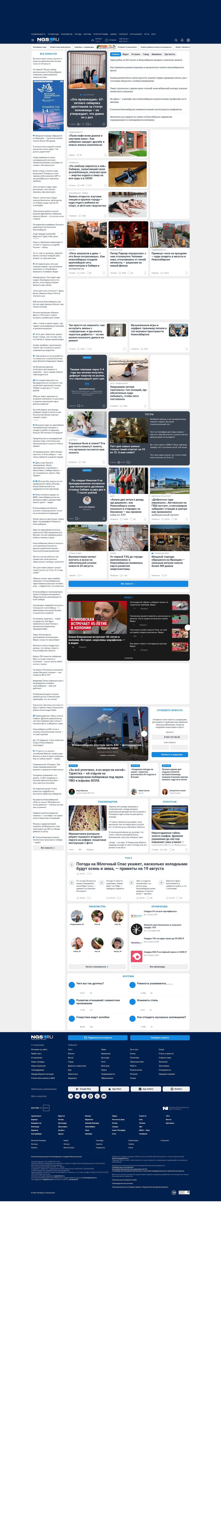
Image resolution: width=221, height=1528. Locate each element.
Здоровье (72, 1078)
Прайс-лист (36, 1053)
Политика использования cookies (124, 1180)
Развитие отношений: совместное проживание (98, 1002)
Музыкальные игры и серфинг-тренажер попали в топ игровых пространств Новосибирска (149, 330)
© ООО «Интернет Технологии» (43, 1193)
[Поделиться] (145, 757)
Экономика (164, 1066)
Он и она (134, 1049)
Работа (133, 1066)
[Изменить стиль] (133, 1005)
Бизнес (71, 1053)
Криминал (105, 1053)
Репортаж (170, 801)
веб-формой (73, 1179)
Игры (146, 34)
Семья (133, 1078)
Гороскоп (123, 34)
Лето (103, 1062)
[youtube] (103, 1096)
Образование (107, 1078)
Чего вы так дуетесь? (90, 983)
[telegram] (70, 1096)
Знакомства (67, 34)
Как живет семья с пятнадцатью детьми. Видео (148, 644)
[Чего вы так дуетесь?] (72, 988)
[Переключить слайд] (188, 627)
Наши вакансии (38, 1066)
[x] (97, 1096)
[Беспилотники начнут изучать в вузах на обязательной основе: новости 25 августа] (87, 538)
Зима (103, 1049)
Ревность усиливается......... (155, 983)
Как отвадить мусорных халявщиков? (161, 1017)
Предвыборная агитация (42, 1074)
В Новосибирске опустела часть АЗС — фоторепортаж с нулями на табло (107, 746)
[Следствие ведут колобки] (72, 1022)
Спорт (161, 1049)
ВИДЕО (128, 597)
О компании (36, 1058)
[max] (90, 1096)
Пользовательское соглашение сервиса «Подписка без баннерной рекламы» (140, 1187)
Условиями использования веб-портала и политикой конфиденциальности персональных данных (148, 1171)
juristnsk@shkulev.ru (89, 1178)
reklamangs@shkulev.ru (120, 1158)
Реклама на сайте (39, 1049)
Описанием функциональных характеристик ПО (129, 1169)
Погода (78, 34)
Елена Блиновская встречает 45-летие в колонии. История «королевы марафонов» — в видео (97, 640)
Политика (134, 1058)
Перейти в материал (107, 755)
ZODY (153, 34)
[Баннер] (106, 47)
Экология (163, 1062)
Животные (73, 1074)
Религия (133, 1074)
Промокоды (53, 34)
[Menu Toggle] (33, 40)
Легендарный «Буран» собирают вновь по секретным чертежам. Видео (149, 603)
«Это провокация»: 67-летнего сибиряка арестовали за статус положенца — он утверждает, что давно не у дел (87, 108)
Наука (104, 1070)
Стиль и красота (166, 1053)
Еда (69, 1070)
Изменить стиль (147, 1000)
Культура (105, 1058)
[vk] (77, 1096)
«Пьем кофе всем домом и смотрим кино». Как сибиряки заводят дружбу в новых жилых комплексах (86, 140)
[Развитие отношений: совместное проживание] (72, 1005)
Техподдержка (37, 1070)
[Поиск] (176, 40)
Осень (133, 1053)
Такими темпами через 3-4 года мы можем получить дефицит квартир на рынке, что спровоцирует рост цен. (87, 374)
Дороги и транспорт (77, 1066)
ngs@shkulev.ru (59, 1176)
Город (70, 1062)
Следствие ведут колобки (92, 1017)
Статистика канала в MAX (43, 1078)
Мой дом (105, 1066)
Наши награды (38, 1062)
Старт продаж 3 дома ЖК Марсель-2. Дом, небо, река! (45, 235)
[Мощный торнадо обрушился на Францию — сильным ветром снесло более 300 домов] (170, 538)
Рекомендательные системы (122, 1183)
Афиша (113, 34)
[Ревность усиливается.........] (133, 988)
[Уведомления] (182, 40)
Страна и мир (165, 1058)
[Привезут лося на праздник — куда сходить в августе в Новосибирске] (170, 234)
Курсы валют (136, 34)
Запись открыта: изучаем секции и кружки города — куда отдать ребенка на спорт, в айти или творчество (87, 201)
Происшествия (137, 1062)
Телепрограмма (100, 34)
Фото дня (107, 709)
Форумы (87, 34)
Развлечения (136, 1070)
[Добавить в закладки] (103, 124)
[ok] (83, 1096)
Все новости (48, 53)
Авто (70, 1049)
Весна (70, 1058)
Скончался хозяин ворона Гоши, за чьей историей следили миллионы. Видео (148, 631)
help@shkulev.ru (48, 1179)
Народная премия (167, 1074)
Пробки (111, 40)
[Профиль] (188, 40)
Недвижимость (38, 34)
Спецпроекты (165, 1070)
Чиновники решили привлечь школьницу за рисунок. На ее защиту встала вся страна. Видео (150, 618)
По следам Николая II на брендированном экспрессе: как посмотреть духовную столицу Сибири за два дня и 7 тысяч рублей (87, 486)
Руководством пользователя (122, 1167)
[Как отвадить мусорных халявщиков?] (133, 1022)
